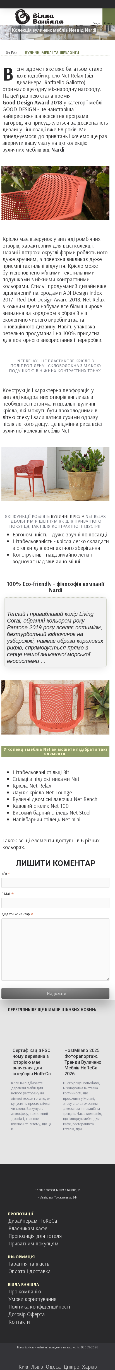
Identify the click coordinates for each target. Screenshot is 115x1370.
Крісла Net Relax (32, 785)
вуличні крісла (67, 516)
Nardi (57, 149)
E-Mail (6, 893)
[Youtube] (74, 1357)
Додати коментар (15, 914)
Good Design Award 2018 (32, 102)
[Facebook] (41, 1357)
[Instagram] (52, 1357)
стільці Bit (58, 772)
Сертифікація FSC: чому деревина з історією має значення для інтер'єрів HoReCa (32, 1062)
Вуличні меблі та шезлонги (52, 52)
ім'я (4, 873)
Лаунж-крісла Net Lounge (42, 792)
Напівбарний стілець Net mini (46, 819)
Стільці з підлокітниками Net (46, 779)
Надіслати (56, 993)
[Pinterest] (63, 1357)
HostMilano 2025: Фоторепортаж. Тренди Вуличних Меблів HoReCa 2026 (82, 1062)
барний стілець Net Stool (61, 812)
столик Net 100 (51, 805)
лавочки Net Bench (75, 799)
